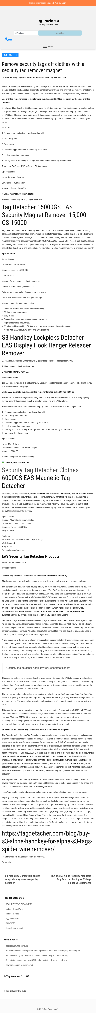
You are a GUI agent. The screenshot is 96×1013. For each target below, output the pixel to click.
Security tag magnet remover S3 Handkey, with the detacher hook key (36, 960)
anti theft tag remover (73, 90)
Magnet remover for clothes (19, 511)
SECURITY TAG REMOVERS (19, 904)
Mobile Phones (12, 914)
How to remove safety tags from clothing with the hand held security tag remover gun (43, 951)
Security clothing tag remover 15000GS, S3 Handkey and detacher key (37, 955)
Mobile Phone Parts (14, 909)
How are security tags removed (19, 965)
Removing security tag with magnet (17, 493)
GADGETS (10, 923)
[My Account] (3, 40)
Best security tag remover (17, 946)
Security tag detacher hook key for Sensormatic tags (37, 667)
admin (8, 862)
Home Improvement (14, 928)
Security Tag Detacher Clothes (40, 470)
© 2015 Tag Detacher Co (48, 1009)
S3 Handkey (11, 383)
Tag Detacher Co (48, 21)
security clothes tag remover (18, 678)
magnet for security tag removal (65, 735)
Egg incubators (12, 918)
